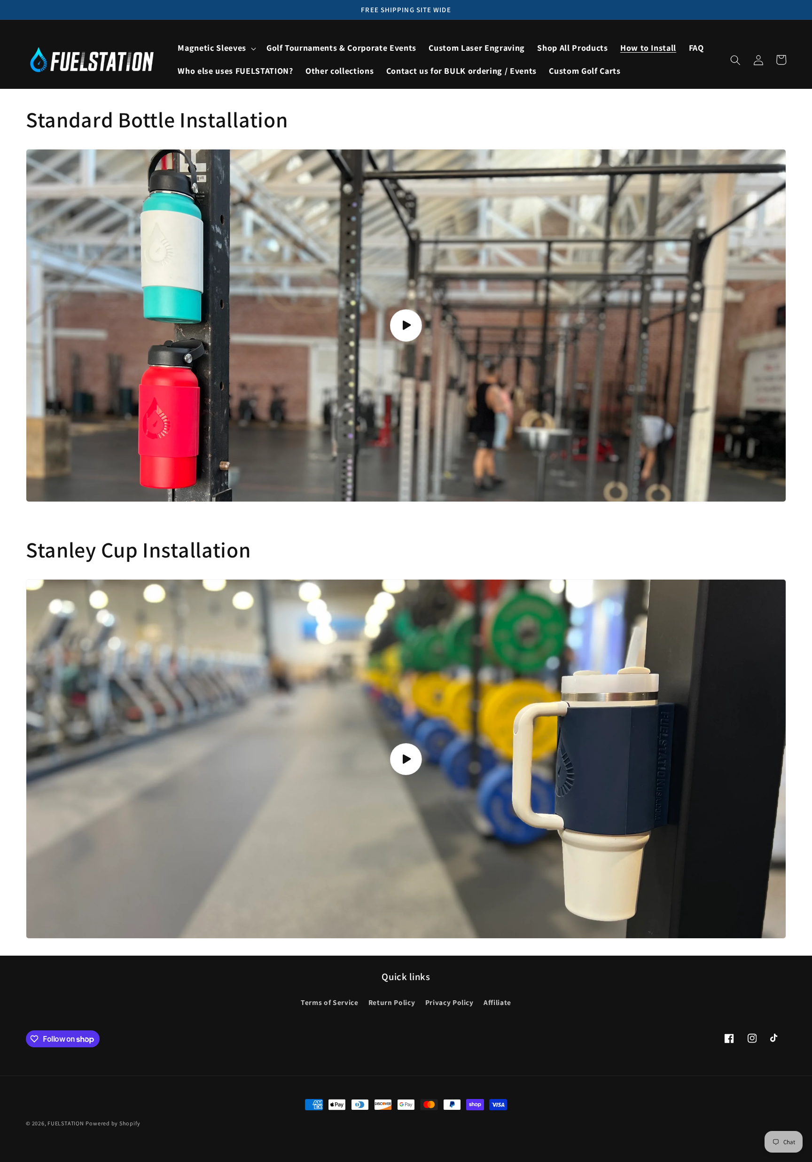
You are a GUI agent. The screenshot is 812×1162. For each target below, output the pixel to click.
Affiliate (497, 1002)
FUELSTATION (65, 1123)
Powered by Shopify (113, 1123)
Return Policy (391, 1002)
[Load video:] (406, 325)
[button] (216, 48)
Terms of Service (330, 1002)
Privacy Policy (449, 1002)
